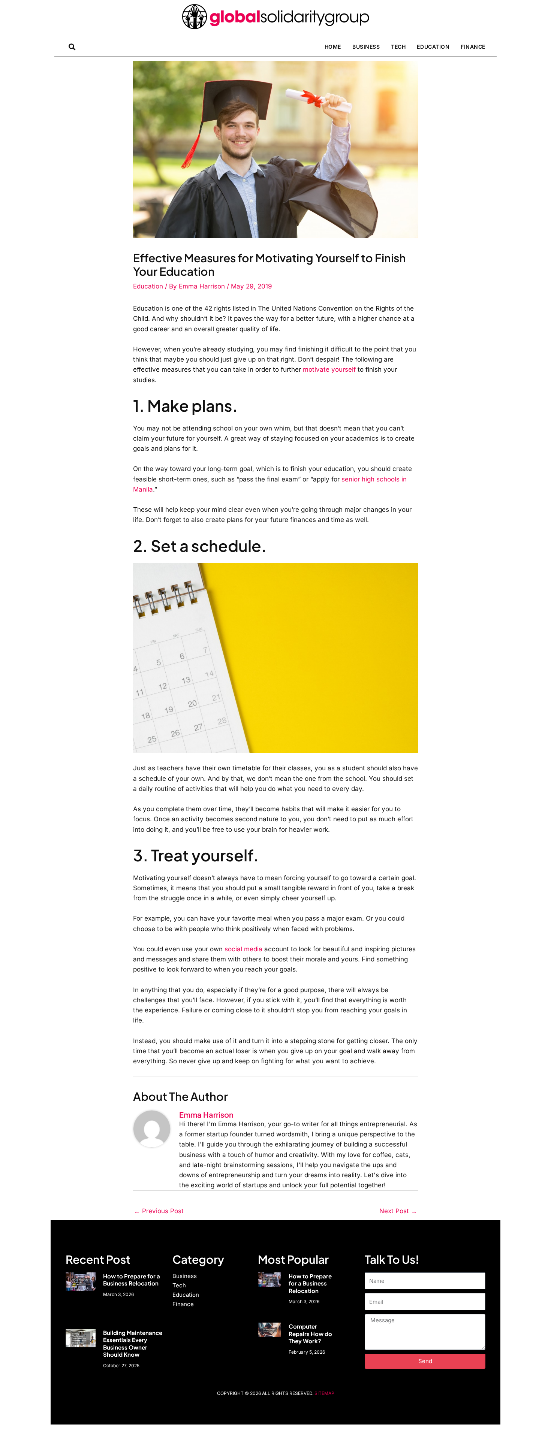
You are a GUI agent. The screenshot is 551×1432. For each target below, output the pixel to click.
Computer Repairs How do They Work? (310, 1333)
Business (366, 46)
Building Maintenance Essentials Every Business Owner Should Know (132, 1343)
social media (243, 949)
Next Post (398, 1211)
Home (333, 46)
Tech (398, 46)
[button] (72, 46)
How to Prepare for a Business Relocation (131, 1279)
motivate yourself (329, 369)
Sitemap (324, 1393)
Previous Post (159, 1211)
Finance (473, 46)
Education (433, 46)
